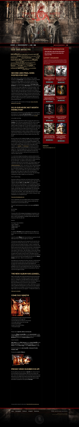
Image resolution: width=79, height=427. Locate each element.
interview (19, 58)
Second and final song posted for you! (22, 74)
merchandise (16, 60)
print (34, 62)
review (34, 64)
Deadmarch (13, 56)
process (14, 64)
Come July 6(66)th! (20, 295)
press (31, 62)
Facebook (24, 411)
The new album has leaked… (25, 274)
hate (38, 56)
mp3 (31, 60)
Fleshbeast (26, 146)
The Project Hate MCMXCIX (39, 14)
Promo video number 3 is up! (25, 369)
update (20, 68)
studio (20, 66)
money (27, 60)
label (23, 58)
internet (14, 58)
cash (34, 54)
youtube (33, 68)
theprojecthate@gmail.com (17, 197)
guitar (35, 56)
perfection (27, 62)
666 (12, 54)
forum (32, 56)
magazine (33, 58)
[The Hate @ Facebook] (31, 45)
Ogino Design (65, 414)
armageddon (24, 54)
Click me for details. (16, 291)
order (22, 62)
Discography (23, 45)
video (26, 68)
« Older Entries (25, 69)
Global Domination (15, 165)
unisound (14, 68)
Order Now (50, 82)
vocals (29, 68)
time (34, 66)
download (24, 56)
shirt (17, 66)
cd (37, 54)
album (17, 54)
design (18, 56)
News (18, 62)
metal (23, 60)
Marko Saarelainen (64, 413)
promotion (21, 64)
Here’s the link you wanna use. (33, 404)
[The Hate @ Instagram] (33, 45)
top (39, 419)
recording (29, 64)
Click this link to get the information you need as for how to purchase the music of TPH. (54, 53)
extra (29, 56)
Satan (13, 66)
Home (12, 45)
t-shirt (30, 66)
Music (35, 60)
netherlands (13, 62)
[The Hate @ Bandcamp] (35, 45)
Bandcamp (36, 411)
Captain (19, 146)
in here (36, 115)
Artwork (30, 54)
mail (37, 58)
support (25, 66)
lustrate (28, 58)
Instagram (30, 411)
